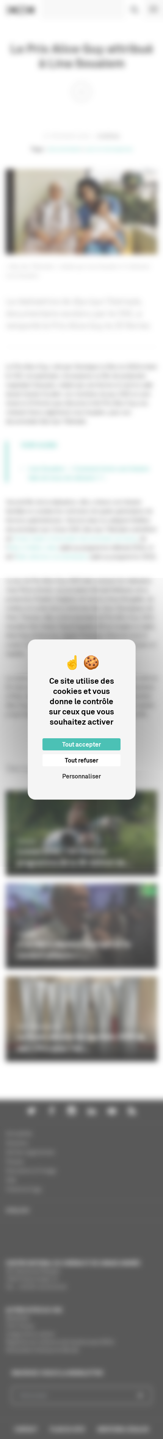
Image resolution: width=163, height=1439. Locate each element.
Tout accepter (81, 744)
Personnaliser (81, 776)
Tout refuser (81, 760)
